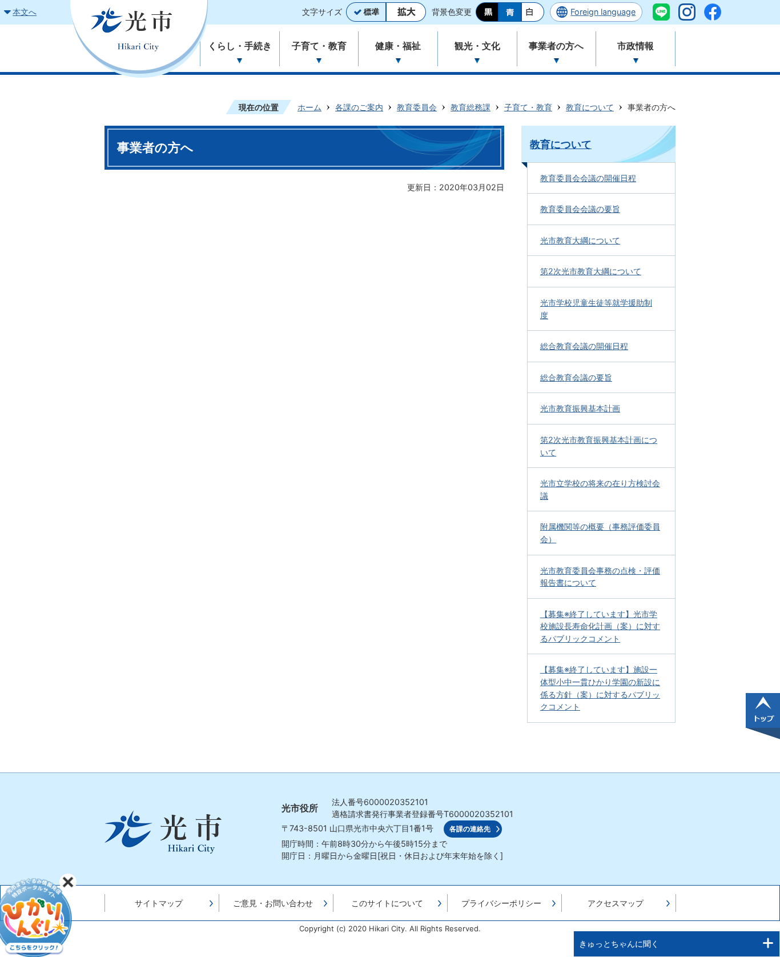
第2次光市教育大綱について (590, 271)
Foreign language (603, 12)
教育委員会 (417, 107)
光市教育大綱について (580, 240)
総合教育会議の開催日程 (584, 346)
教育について (590, 107)
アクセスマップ (616, 903)
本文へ (25, 12)
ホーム (309, 107)
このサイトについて (387, 903)
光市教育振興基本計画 (580, 408)
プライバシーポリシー (501, 903)
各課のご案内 (359, 107)
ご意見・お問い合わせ (273, 903)
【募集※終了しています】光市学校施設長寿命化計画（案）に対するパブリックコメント (600, 626)
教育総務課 (470, 107)
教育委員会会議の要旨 (580, 209)
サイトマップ (159, 903)
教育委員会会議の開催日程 (588, 178)
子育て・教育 (528, 107)
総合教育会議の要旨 (576, 377)
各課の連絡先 (469, 829)
